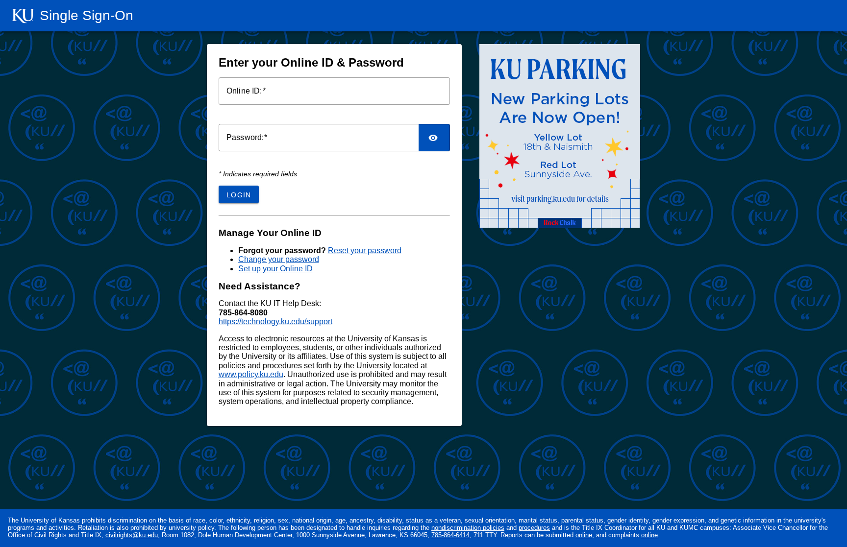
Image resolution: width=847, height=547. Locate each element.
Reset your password (364, 250)
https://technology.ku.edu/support (275, 321)
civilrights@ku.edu (131, 535)
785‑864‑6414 (450, 535)
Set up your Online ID (275, 268)
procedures (534, 527)
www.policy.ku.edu (251, 374)
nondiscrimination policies (467, 527)
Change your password (278, 259)
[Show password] (434, 137)
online (583, 535)
